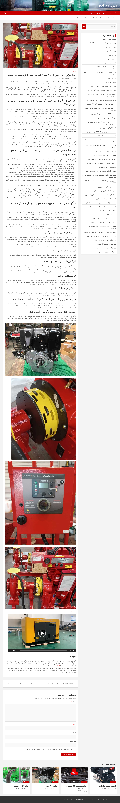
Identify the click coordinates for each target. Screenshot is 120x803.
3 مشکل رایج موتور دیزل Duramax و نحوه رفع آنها (101, 132)
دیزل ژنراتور (107, 5)
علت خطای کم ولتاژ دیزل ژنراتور (106, 199)
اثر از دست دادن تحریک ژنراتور (107, 214)
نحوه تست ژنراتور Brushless (107, 167)
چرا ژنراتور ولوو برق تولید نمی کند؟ (105, 240)
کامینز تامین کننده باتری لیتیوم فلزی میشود (103, 86)
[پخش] (73, 650)
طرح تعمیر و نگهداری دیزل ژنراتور (106, 187)
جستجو (84, 26)
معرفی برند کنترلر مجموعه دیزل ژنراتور (104, 210)
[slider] (43, 650)
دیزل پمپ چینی (111, 78)
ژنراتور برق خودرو (110, 47)
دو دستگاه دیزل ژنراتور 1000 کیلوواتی (105, 151)
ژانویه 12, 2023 (25, 788)
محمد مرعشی (62, 78)
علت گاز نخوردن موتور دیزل (107, 252)
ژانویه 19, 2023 (82, 791)
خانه (114, 13)
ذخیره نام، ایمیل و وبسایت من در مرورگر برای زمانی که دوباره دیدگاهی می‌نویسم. (49, 749)
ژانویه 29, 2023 (111, 788)
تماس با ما (91, 13)
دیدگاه (73, 702)
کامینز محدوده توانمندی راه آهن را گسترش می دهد (101, 90)
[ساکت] (14, 650)
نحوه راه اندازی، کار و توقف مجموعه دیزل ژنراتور (101, 163)
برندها (109, 13)
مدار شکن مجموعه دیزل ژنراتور (106, 248)
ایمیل (74, 733)
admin (104, 788)
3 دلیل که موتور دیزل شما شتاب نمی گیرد (103, 135)
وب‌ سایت (73, 741)
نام (74, 724)
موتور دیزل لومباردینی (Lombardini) (105, 155)
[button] (42, 633)
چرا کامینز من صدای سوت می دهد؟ (105, 118)
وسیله (58, 665)
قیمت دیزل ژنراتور (110, 63)
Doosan (73, 612)
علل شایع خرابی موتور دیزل (107, 128)
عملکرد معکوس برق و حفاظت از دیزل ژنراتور (102, 206)
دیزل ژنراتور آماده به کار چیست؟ (106, 244)
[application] (42, 633)
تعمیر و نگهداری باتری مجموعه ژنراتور (105, 191)
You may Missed (109, 764)
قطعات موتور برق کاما (109, 39)
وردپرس (61, 799)
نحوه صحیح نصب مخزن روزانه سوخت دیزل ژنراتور (101, 203)
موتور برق (73, 71)
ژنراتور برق (112, 55)
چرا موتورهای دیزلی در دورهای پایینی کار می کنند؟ (22, 683)
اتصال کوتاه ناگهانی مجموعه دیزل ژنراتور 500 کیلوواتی (100, 195)
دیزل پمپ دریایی (111, 59)
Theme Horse (79, 799)
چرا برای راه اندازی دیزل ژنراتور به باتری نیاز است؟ (101, 236)
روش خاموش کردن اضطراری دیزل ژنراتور (103, 222)
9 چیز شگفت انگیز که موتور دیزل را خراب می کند (101, 100)
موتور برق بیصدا (111, 82)
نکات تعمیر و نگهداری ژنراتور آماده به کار (104, 218)
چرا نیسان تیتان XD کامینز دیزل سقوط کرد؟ (103, 43)
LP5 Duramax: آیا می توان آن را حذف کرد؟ (60, 683)
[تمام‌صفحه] (11, 650)
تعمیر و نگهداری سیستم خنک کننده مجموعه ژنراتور (101, 171)
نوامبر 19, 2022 (71, 78)
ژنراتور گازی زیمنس (110, 51)
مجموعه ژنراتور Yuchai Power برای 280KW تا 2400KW (99, 232)
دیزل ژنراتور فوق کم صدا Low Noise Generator (102, 159)
